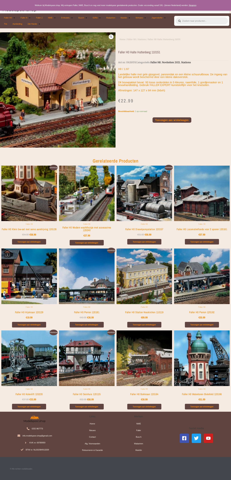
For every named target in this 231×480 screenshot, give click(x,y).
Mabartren (110, 18)
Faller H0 (8, 18)
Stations (142, 39)
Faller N (24, 18)
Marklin (124, 18)
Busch (81, 18)
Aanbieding (17, 24)
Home (122, 39)
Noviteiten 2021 (171, 62)
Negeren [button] (192, 5)
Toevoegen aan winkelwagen (172, 120)
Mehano (139, 18)
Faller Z (39, 18)
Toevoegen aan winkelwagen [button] (29, 241)
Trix (5, 24)
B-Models (65, 18)
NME (50, 18)
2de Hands (32, 24)
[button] (111, 36)
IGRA (95, 18)
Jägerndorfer (157, 18)
